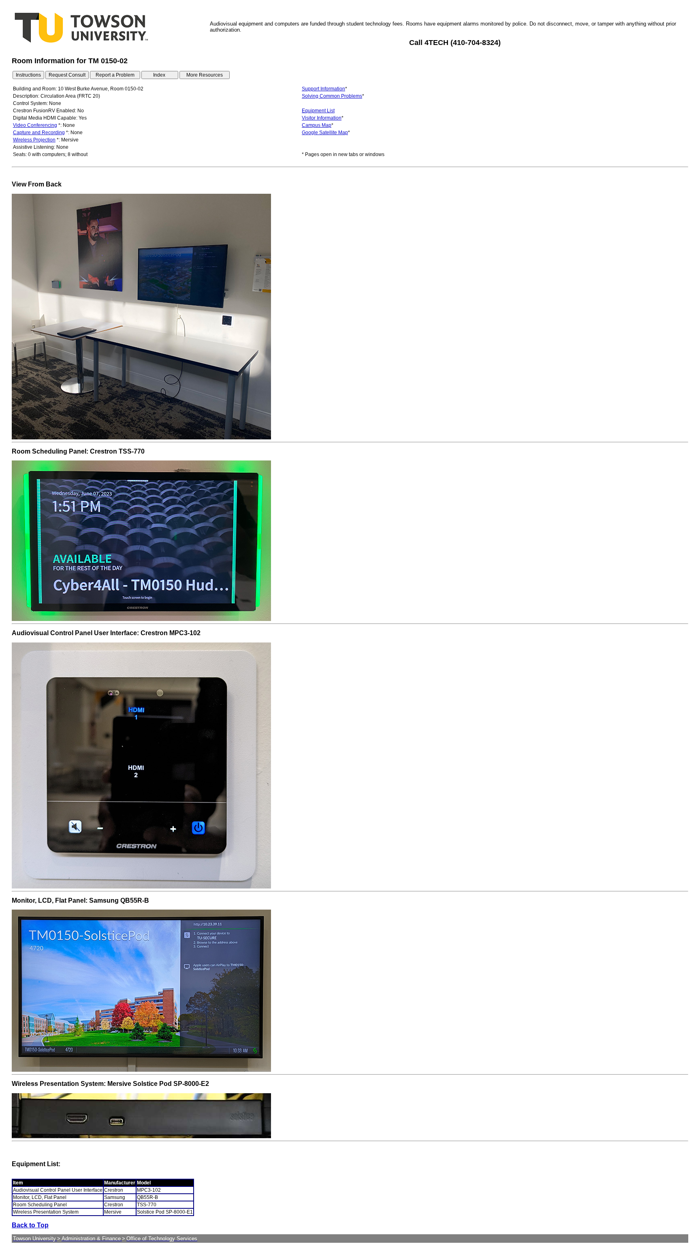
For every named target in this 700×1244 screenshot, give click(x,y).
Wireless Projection (34, 140)
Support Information (323, 89)
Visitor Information (321, 118)
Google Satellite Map (325, 132)
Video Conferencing (35, 125)
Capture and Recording (39, 132)
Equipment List (318, 110)
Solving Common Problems (332, 96)
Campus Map (316, 125)
